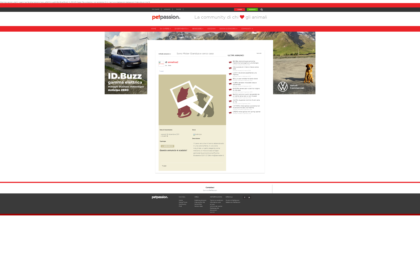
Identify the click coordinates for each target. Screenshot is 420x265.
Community (182, 204)
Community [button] (246, 28)
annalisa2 (173, 62)
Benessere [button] (197, 28)
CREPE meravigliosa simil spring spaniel (246, 111)
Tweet (161, 71)
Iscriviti (252, 9)
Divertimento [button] (181, 28)
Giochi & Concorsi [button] (228, 28)
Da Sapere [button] (165, 28)
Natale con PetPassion (233, 202)
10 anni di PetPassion (232, 200)
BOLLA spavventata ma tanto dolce (245, 78)
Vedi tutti (258, 53)
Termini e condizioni (216, 200)
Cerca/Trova (183, 202)
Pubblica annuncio (200, 200)
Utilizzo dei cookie (216, 206)
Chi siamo (155, 9)
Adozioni (211, 28)
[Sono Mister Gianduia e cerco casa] (192, 99)
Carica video (198, 206)
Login (239, 9)
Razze (178, 9)
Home (153, 28)
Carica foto (198, 204)
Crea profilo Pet (199, 202)
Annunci (167, 9)
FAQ (180, 206)
